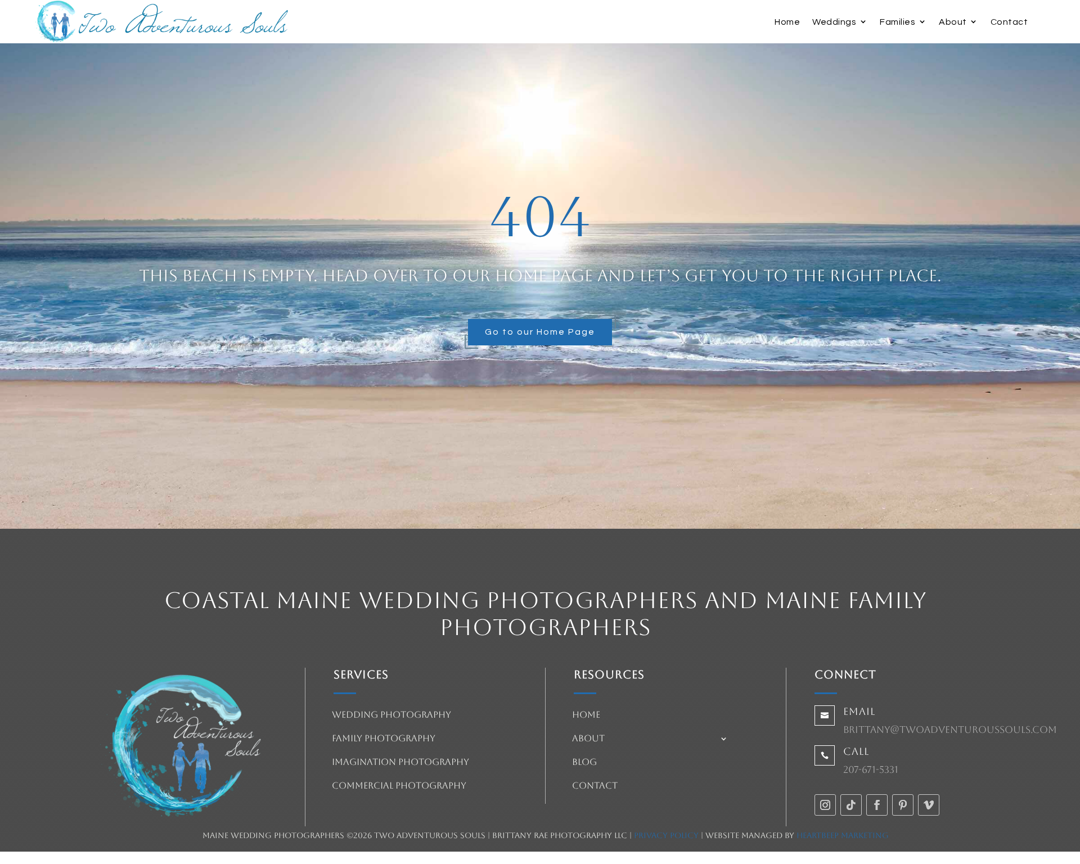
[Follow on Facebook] (877, 805)
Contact (1009, 21)
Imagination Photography (400, 762)
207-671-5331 (870, 769)
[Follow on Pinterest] (903, 805)
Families (897, 21)
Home (787, 21)
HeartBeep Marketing (842, 835)
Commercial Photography (399, 786)
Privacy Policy (666, 835)
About (953, 21)
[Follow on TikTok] (851, 805)
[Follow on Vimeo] (928, 805)
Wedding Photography (391, 715)
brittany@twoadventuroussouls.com (950, 729)
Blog (584, 762)
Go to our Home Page (540, 331)
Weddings (834, 21)
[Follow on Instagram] (825, 805)
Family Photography (383, 739)
